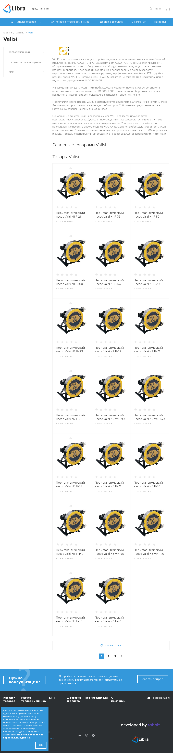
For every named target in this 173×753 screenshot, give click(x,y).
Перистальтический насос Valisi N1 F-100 (70, 282)
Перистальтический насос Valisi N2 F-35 (109, 349)
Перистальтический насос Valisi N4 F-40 (70, 619)
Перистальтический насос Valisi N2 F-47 (148, 349)
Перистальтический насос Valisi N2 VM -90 (110, 417)
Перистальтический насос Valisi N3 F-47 (109, 484)
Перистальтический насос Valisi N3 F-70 (148, 484)
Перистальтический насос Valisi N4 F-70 (109, 619)
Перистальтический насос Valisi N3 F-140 (70, 551)
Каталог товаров (9, 699)
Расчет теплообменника (33, 699)
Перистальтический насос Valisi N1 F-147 (109, 282)
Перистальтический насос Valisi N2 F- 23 (70, 349)
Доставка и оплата (74, 699)
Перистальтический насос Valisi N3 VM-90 (109, 551)
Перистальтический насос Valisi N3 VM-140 (149, 551)
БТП (52, 697)
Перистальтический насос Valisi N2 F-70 (70, 417)
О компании (118, 699)
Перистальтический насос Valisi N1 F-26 (70, 214)
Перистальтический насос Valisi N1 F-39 (109, 214)
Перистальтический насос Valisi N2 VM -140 (149, 417)
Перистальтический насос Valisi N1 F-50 (148, 214)
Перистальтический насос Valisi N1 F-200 (148, 282)
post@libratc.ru (161, 697)
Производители (96, 697)
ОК (41, 745)
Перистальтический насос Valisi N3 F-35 (70, 484)
